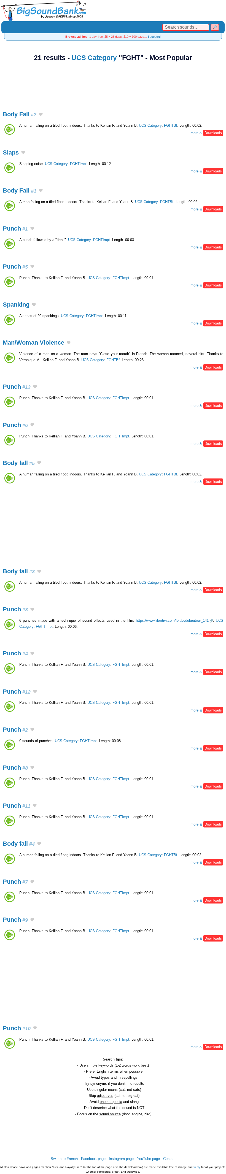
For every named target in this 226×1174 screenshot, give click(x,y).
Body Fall (19, 114)
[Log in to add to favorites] (41, 115)
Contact (169, 1159)
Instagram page (121, 1159)
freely (196, 1166)
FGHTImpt (78, 164)
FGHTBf (170, 125)
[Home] (113, 10)
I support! (154, 36)
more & (206, 133)
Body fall (19, 462)
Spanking (16, 304)
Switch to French (64, 1159)
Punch (15, 228)
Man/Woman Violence (33, 342)
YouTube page (148, 1159)
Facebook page (93, 1159)
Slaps (11, 152)
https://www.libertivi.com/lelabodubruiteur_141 (172, 620)
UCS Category (94, 57)
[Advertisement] (113, 83)
